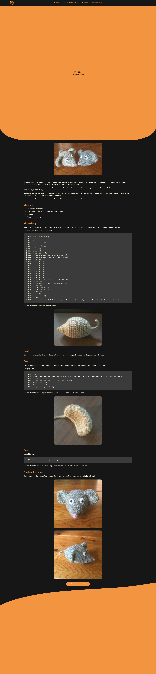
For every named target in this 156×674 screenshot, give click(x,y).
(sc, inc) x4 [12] (37, 243)
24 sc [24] (35, 285)
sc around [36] (36, 259)
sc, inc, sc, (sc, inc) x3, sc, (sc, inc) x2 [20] (50, 381)
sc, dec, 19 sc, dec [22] (40, 287)
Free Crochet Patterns (72, 2)
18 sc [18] (34, 249)
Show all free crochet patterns (79, 584)
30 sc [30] (35, 281)
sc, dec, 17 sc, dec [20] (40, 289)
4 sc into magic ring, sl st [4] (43, 460)
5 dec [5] (34, 294)
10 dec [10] (35, 292)
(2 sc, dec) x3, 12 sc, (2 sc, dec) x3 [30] (48, 279)
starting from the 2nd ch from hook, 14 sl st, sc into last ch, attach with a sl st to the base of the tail (74, 300)
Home (58, 2)
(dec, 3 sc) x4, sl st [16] (41, 387)
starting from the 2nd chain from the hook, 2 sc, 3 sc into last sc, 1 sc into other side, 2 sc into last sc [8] (75, 377)
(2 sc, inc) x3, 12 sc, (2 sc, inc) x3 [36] (48, 257)
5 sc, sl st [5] (37, 296)
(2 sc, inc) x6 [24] (38, 253)
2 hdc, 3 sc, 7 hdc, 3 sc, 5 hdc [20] (45, 383)
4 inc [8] (34, 241)
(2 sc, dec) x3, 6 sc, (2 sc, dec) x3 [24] (47, 283)
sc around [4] (35, 239)
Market (86, 2)
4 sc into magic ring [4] (40, 236)
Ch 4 (32, 374)
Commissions (98, 2)
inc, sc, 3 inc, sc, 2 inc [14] (42, 379)
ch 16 (33, 298)
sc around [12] (36, 245)
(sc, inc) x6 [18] (37, 247)
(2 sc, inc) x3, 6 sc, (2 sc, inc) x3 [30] (47, 255)
